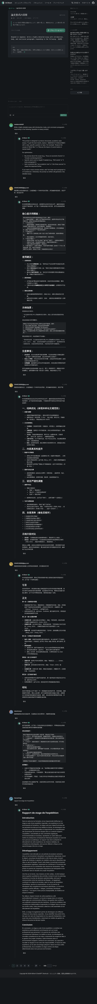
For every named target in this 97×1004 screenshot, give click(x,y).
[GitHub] (93, 2)
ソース (36, 18)
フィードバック (58, 3)
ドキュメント (38, 3)
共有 (80, 92)
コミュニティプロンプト (23, 3)
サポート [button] (85, 3)
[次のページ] (39, 965)
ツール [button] (47, 3)
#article (62, 15)
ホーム (12, 8)
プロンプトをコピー (57, 30)
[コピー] (24, 52)
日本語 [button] (76, 3)
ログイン (63, 115)
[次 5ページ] (32, 965)
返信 (16, 133)
